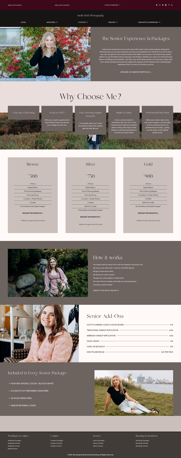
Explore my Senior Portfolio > (135, 72)
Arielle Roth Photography (90, 16)
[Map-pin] (169, 5)
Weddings (51, 22)
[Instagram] (159, 5)
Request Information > (33, 213)
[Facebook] (156, 5)
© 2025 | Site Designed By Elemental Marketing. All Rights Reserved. (90, 455)
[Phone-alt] (172, 5)
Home (23, 22)
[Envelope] (166, 5)
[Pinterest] (163, 5)
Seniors (111, 22)
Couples (82, 22)
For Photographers (111, 5)
